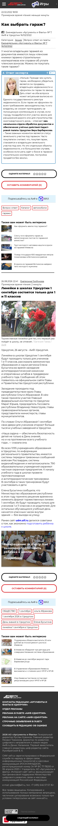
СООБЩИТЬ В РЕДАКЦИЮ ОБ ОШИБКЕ (24, 725)
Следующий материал (27, 818)
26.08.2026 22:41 (9, 281)
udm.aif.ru (22, 520)
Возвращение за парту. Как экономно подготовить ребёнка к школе (26, 548)
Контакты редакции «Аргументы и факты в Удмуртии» (24, 703)
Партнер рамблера (28, 812)
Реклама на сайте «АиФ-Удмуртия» (24, 717)
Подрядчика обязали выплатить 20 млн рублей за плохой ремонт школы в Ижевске (32, 642)
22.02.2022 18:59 (9, 12)
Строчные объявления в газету (22, 721)
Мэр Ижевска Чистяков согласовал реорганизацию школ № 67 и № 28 (30, 679)
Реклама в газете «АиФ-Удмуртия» (24, 713)
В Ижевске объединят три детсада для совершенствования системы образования (34, 651)
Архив (18, 40)
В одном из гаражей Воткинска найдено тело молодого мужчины (33, 265)
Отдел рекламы (12, 709)
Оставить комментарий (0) (24, 185)
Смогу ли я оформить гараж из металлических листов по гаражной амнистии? (31, 238)
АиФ (3, 344)
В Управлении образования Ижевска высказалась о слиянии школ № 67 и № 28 (33, 670)
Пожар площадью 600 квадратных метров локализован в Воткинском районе (33, 256)
